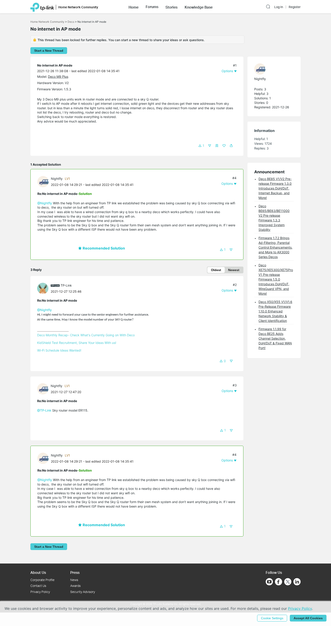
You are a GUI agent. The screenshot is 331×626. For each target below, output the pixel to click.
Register (295, 7)
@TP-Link (44, 410)
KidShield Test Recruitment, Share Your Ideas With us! (76, 343)
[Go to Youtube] (269, 581)
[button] (133, 6)
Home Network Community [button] (78, 7)
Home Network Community (47, 21)
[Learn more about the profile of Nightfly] (44, 181)
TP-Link (66, 285)
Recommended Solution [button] (103, 248)
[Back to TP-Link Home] (42, 6)
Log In (278, 7)
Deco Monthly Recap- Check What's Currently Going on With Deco (86, 335)
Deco (71, 21)
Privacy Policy (40, 592)
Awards (75, 586)
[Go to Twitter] (287, 582)
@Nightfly (44, 203)
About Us (38, 572)
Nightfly (57, 178)
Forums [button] (152, 7)
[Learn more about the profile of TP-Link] (44, 288)
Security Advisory (82, 592)
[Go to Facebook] (278, 581)
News (74, 580)
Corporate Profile (42, 580)
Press (74, 572)
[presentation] (43, 181)
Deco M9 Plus (58, 76)
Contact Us (38, 586)
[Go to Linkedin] (297, 581)
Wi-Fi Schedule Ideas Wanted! (59, 350)
